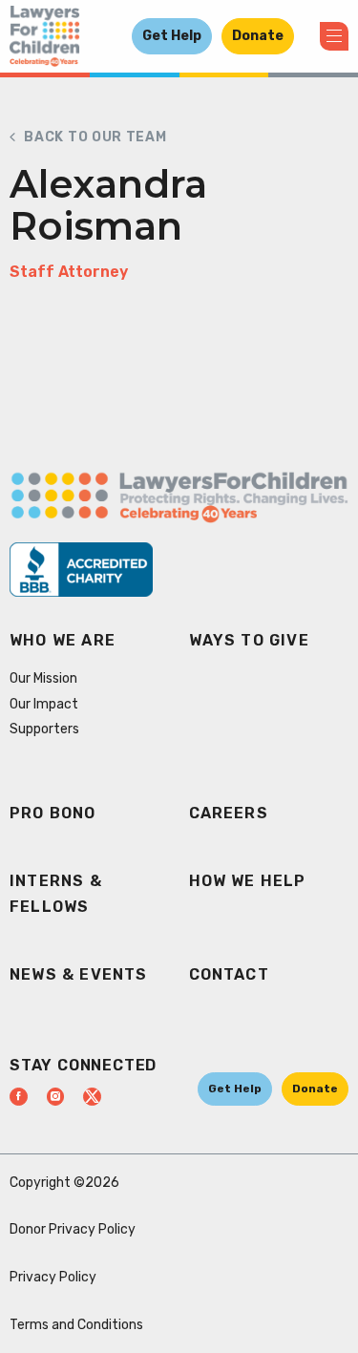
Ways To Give (249, 640)
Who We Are (63, 640)
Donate (258, 36)
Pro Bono (53, 813)
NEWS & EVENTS (79, 974)
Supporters (44, 729)
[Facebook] (19, 1097)
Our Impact (44, 704)
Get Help (171, 36)
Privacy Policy (53, 1277)
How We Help (247, 881)
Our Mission (43, 678)
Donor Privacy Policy (73, 1229)
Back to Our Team (95, 137)
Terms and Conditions (76, 1325)
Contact (229, 974)
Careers (228, 813)
